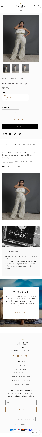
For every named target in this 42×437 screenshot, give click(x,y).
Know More (21, 312)
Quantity (6, 108)
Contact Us (21, 365)
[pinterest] (22, 356)
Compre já (20, 126)
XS (5, 97)
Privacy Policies (21, 384)
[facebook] (18, 356)
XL (10, 97)
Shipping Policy (21, 373)
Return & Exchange (21, 377)
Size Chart (21, 369)
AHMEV (24, 424)
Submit (21, 409)
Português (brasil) (24, 419)
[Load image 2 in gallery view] (16, 68)
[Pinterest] (20, 134)
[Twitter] (15, 134)
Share (4, 134)
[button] (2, 6)
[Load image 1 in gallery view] (6, 68)
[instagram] (26, 356)
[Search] (34, 6)
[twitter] (14, 356)
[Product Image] (21, 38)
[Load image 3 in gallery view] (25, 68)
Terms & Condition (21, 380)
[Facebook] (10, 134)
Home (4, 78)
